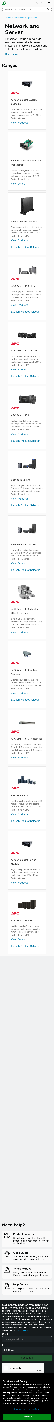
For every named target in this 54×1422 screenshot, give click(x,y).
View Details (18, 183)
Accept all (27, 1417)
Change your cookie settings (27, 1409)
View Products (19, 122)
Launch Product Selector (25, 247)
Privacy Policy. (23, 1330)
